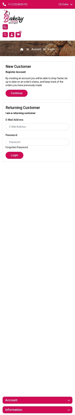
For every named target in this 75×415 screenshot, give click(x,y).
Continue (16, 93)
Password (11, 135)
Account (36, 49)
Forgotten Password (17, 147)
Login (51, 49)
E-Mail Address (14, 119)
